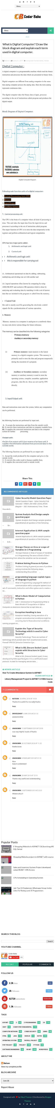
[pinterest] (34, 2)
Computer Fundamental (34, 61)
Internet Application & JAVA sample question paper (32, 531)
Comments (45, 964)
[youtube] (20, 2)
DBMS (45, 1031)
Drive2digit (17, 714)
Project (22, 1045)
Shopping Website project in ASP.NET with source (33, 857)
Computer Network (10, 1031)
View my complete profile (11, 1067)
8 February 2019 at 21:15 (31, 758)
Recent (10, 964)
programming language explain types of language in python (33, 578)
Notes (46, 61)
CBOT (4, 1027)
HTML (4, 1036)
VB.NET (28, 1049)
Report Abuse (7, 1087)
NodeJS (27, 1036)
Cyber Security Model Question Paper (33, 498)
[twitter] (30, 2)
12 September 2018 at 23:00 (32, 728)
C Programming (30, 1022)
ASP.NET (5, 1022)
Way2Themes (26, 1097)
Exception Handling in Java (28, 612)
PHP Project (7, 1045)
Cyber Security (30, 1031)
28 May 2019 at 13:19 (29, 775)
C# (44, 1022)
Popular (27, 964)
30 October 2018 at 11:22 (32, 743)
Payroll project (30, 1040)
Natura (15, 699)
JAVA (15, 1036)
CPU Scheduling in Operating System (28, 878)
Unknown (16, 728)
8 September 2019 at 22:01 (32, 790)
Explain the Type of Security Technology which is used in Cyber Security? (31, 631)
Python (36, 1045)
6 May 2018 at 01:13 (30, 714)
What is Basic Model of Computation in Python (32, 597)
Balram (7, 1063)
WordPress (43, 1049)
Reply (14, 706)
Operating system (9, 1040)
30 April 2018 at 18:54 (28, 699)
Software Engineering (10, 1049)
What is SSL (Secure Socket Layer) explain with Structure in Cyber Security (31, 650)
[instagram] (23, 2)
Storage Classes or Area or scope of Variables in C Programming (32, 548)
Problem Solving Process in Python (31, 563)
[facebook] (27, 2)
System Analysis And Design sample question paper (32, 515)
